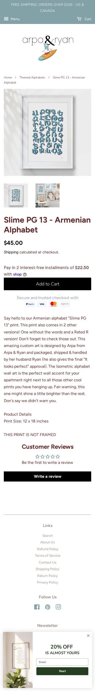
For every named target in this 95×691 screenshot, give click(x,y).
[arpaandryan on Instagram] (58, 608)
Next (62, 671)
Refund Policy (47, 549)
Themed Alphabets (32, 77)
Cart (87, 19)
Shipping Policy (47, 569)
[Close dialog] (88, 635)
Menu (15, 19)
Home (8, 77)
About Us (47, 542)
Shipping (11, 252)
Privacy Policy (47, 582)
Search (47, 536)
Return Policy (47, 576)
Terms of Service (47, 555)
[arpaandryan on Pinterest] (47, 608)
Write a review (47, 476)
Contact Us (47, 562)
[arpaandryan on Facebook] (37, 608)
